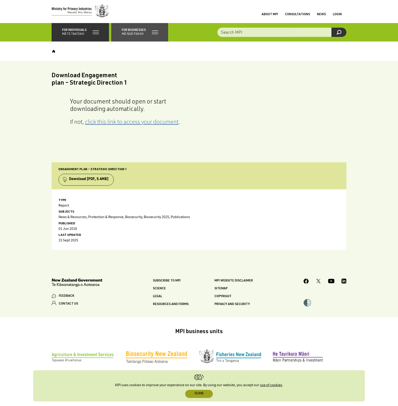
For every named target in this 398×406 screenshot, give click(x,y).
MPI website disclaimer (233, 280)
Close (199, 393)
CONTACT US (68, 303)
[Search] (338, 32)
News (321, 14)
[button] (80, 32)
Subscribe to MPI (167, 280)
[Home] (54, 51)
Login (337, 14)
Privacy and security (232, 304)
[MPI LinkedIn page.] (343, 282)
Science (159, 288)
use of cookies (271, 385)
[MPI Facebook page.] (306, 282)
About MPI (270, 14)
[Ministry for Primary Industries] (80, 11)
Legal (157, 296)
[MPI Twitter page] (318, 281)
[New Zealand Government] (77, 283)
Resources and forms (171, 304)
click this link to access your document (132, 121)
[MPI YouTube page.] (331, 282)
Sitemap (221, 288)
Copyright (222, 296)
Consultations (297, 14)
